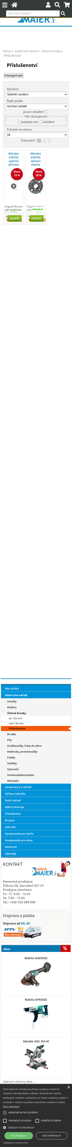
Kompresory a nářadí (18, 787)
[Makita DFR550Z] (36, 1014)
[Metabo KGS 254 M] (36, 1056)
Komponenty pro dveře (19, 833)
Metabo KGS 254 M (36, 1041)
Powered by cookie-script (15, 1143)
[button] (36, 1127)
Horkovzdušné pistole (20, 775)
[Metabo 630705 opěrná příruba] (14, 186)
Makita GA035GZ (36, 958)
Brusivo (10, 820)
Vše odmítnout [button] (51, 1135)
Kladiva (12, 707)
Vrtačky (12, 701)
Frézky (11, 757)
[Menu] (4, 5)
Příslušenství (17, 728)
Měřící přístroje (14, 807)
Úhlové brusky (16, 713)
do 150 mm (15, 718)
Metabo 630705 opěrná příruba (13, 159)
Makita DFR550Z (36, 999)
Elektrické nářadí (16, 695)
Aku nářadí (12, 688)
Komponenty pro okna (19, 840)
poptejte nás (29, 122)
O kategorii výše (13, 75)
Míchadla (13, 781)
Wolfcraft (11, 847)
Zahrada (10, 827)
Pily (9, 740)
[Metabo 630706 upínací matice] (36, 186)
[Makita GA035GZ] (36, 973)
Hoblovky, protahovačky (22, 751)
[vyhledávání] (57, 6)
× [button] (68, 1087)
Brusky (11, 734)
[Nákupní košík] (67, 6)
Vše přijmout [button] (19, 1135)
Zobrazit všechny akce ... (19, 1082)
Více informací (11, 1106)
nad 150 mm (16, 723)
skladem (49, 122)
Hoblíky (12, 763)
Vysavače (13, 769)
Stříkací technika (15, 794)
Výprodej (10, 853)
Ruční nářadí (13, 800)
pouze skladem (33, 112)
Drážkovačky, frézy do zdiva (24, 746)
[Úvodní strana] (14, 6)
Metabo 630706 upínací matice (35, 159)
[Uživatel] (48, 6)
